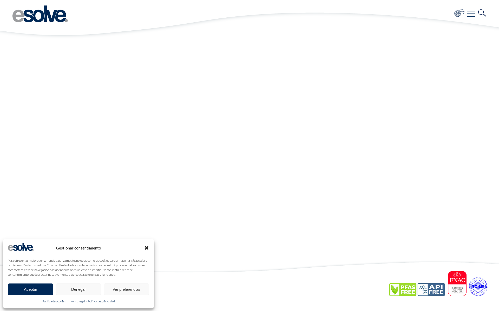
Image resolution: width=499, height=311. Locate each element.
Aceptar (30, 289)
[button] (146, 248)
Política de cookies (54, 301)
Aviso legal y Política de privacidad (93, 301)
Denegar (78, 289)
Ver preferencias (126, 289)
